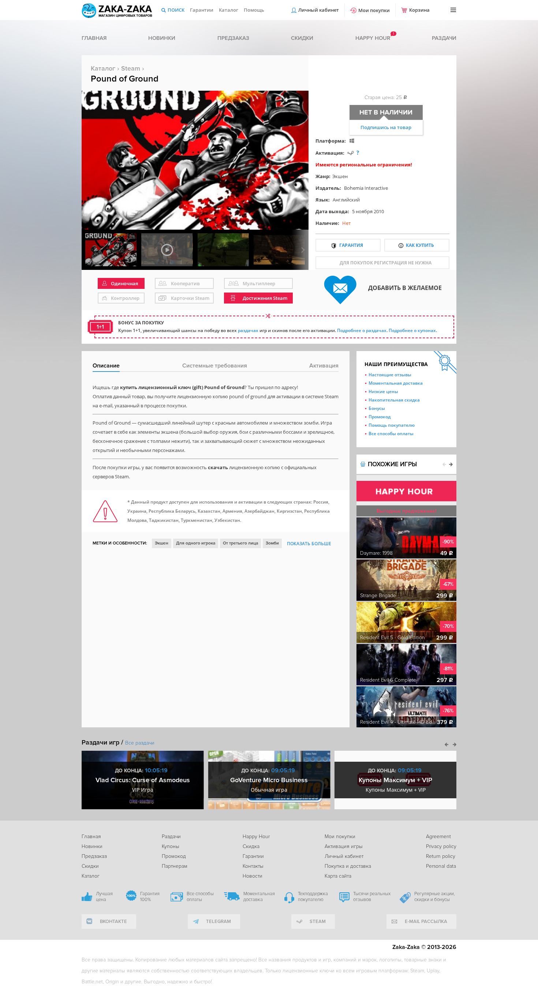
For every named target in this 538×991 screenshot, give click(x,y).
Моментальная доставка (396, 383)
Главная (94, 38)
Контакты (253, 866)
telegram (218, 921)
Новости (252, 876)
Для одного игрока (195, 543)
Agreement (438, 836)
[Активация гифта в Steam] (350, 153)
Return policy (440, 856)
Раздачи (444, 38)
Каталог (228, 10)
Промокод (380, 417)
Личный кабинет (318, 10)
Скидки (302, 38)
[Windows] (352, 140)
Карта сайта (338, 876)
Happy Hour (256, 836)
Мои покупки (374, 10)
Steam (130, 68)
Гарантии (201, 10)
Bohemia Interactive (366, 188)
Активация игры (344, 846)
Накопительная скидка (394, 400)
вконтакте (113, 921)
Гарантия (351, 245)
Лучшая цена (104, 897)
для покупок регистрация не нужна (385, 263)
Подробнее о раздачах (361, 330)
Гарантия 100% (150, 897)
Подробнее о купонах (412, 330)
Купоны (170, 846)
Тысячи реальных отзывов (372, 897)
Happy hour (372, 38)
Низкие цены (383, 391)
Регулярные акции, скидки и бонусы (434, 897)
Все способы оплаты (391, 433)
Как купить (420, 245)
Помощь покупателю (392, 425)
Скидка (251, 846)
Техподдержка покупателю (313, 897)
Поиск (176, 10)
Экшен (340, 176)
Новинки (161, 38)
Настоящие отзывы (390, 375)
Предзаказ (233, 38)
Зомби (272, 543)
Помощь (254, 10)
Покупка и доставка (348, 866)
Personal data (441, 866)
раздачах (248, 330)
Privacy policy (441, 846)
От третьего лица (240, 543)
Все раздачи (139, 743)
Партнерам (174, 866)
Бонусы (377, 408)
